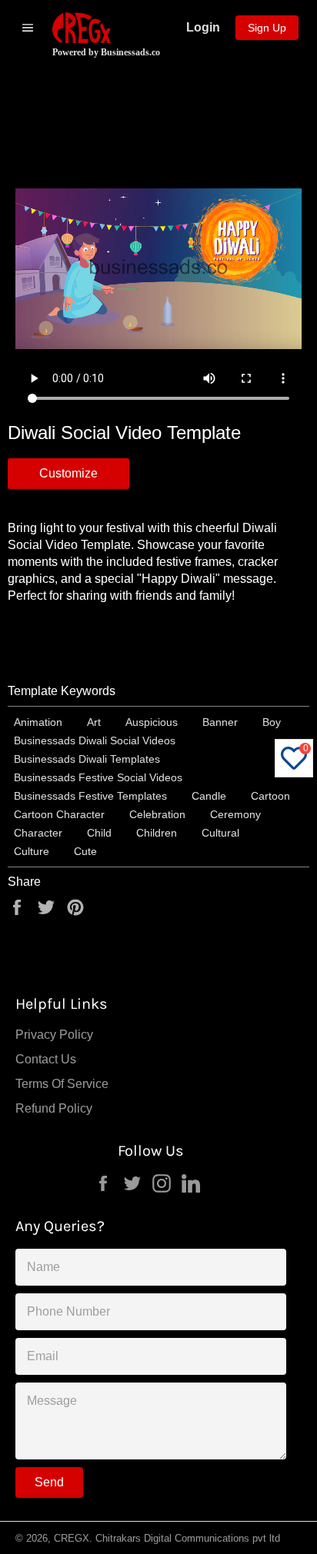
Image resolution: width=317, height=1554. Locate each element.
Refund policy (53, 1108)
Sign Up (267, 28)
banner (220, 722)
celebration (157, 814)
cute (85, 851)
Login (203, 27)
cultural (220, 833)
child (99, 833)
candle (209, 796)
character (38, 833)
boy (271, 722)
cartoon (270, 796)
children (156, 833)
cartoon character (59, 814)
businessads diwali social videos (94, 740)
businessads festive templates (90, 796)
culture (31, 851)
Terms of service (61, 1083)
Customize (68, 473)
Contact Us (45, 1059)
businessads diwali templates (87, 759)
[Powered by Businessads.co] (81, 27)
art (94, 722)
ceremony (235, 814)
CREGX (71, 1538)
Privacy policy (54, 1034)
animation (38, 722)
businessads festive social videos (98, 777)
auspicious (151, 722)
